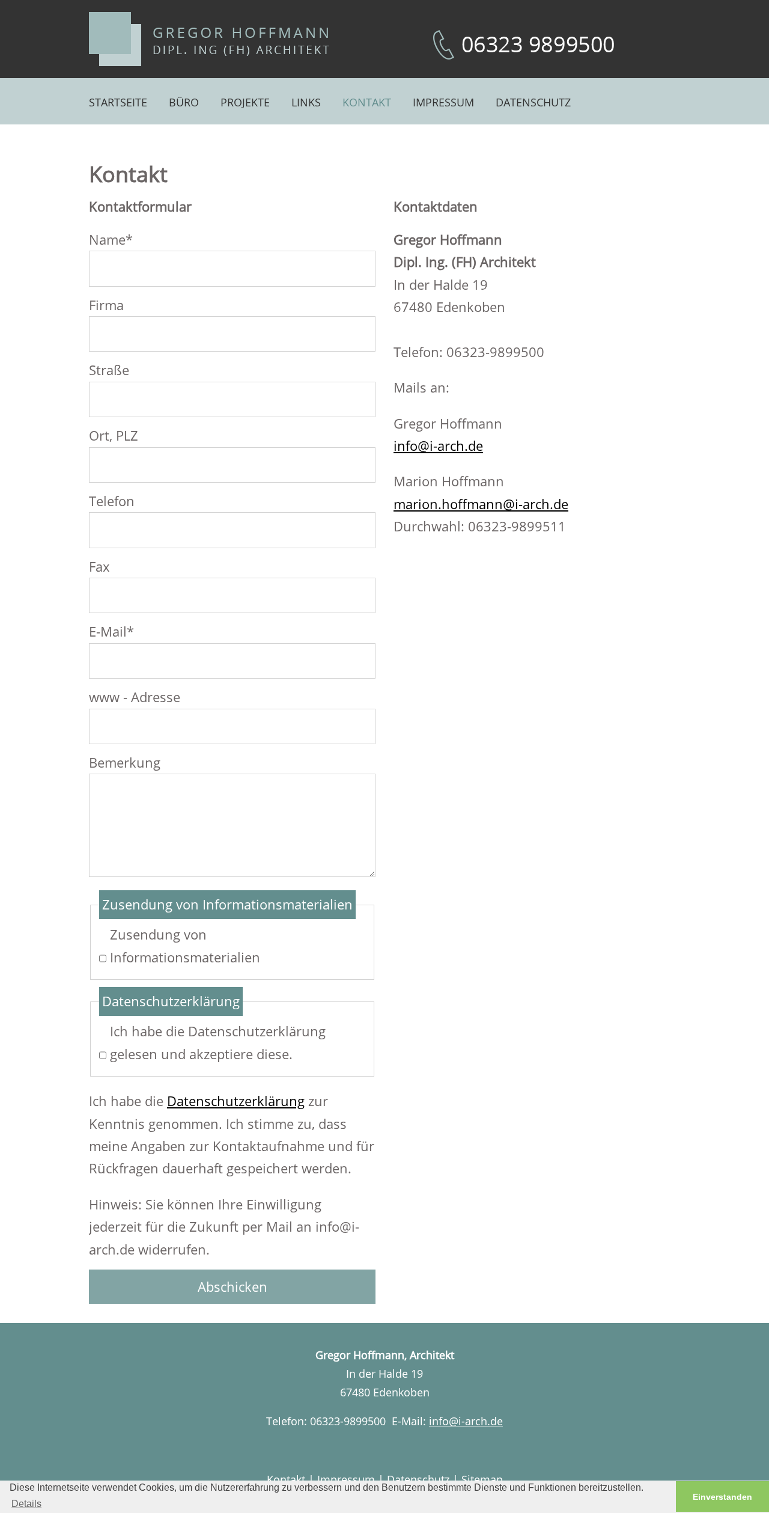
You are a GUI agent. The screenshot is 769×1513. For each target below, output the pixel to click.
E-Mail (111, 630)
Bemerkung (124, 762)
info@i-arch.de (438, 445)
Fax (99, 566)
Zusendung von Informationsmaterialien (185, 945)
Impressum (346, 1479)
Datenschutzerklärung (236, 1101)
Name (111, 238)
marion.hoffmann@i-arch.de (481, 504)
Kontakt (286, 1479)
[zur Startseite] (209, 39)
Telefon (112, 501)
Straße (109, 370)
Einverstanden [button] (722, 1497)
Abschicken (232, 1286)
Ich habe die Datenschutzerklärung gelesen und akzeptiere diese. (218, 1042)
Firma (106, 305)
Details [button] (26, 1504)
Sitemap (482, 1479)
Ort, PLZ (113, 435)
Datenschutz (418, 1479)
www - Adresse (134, 697)
